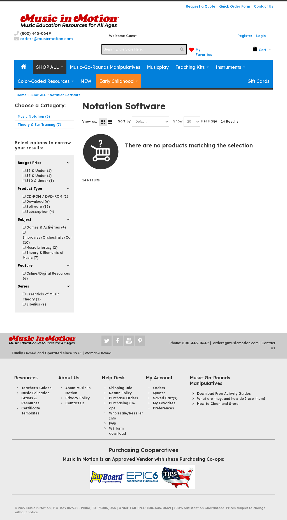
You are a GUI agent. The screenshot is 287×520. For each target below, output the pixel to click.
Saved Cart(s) (165, 398)
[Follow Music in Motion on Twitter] (107, 341)
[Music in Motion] (69, 21)
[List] (110, 122)
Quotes (159, 393)
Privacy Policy (77, 398)
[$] (259, 49)
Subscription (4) (39, 211)
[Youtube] (129, 341)
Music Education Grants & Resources (35, 398)
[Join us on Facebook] (118, 341)
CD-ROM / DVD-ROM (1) (46, 196)
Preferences (163, 408)
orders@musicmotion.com (235, 343)
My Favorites (164, 403)
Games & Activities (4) (45, 227)
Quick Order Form (234, 6)
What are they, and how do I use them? (231, 398)
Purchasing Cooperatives (143, 449)
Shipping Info (120, 388)
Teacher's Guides (36, 388)
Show (177, 121)
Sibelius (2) (35, 304)
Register (244, 36)
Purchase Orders (123, 398)
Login (261, 36)
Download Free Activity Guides (224, 393)
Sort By (124, 121)
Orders (159, 388)
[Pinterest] (140, 341)
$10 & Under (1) (39, 181)
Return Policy (120, 393)
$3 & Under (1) (38, 170)
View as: (89, 121)
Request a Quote (200, 6)
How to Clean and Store (218, 404)
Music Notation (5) (34, 116)
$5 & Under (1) (38, 176)
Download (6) (37, 201)
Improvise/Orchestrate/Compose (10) (52, 240)
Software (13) (37, 206)
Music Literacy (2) (41, 247)
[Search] (182, 49)
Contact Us (263, 6)
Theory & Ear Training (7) (39, 124)
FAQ (112, 423)
